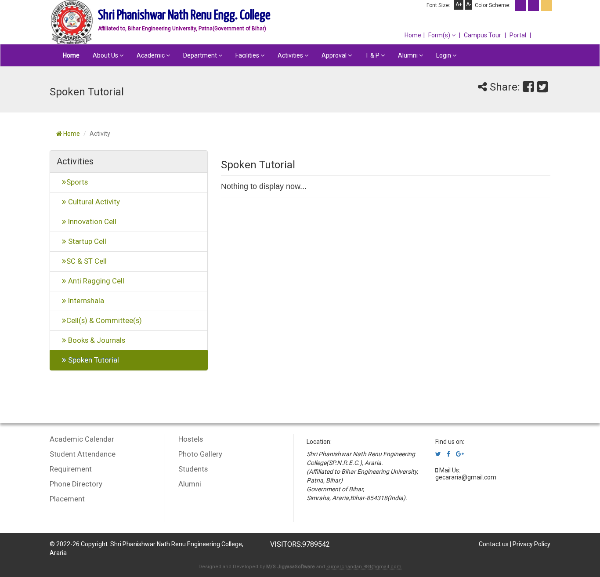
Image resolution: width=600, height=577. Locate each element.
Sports (77, 182)
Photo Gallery (200, 454)
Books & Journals (95, 340)
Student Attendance (83, 454)
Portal (518, 35)
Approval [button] (335, 55)
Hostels (190, 439)
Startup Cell (86, 241)
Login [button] (444, 55)
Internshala (85, 300)
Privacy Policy (531, 544)
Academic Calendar (82, 439)
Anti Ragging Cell (95, 280)
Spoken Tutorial (92, 360)
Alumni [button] (408, 55)
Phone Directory (76, 483)
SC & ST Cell (86, 261)
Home (413, 35)
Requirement (71, 469)
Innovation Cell (91, 221)
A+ (458, 4)
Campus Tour (482, 35)
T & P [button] (373, 55)
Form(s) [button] (440, 35)
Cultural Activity (93, 201)
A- (468, 4)
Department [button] (200, 55)
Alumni (189, 483)
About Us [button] (106, 55)
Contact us (494, 544)
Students (193, 469)
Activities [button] (291, 55)
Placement (67, 498)
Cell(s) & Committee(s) (104, 320)
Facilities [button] (247, 55)
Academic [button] (151, 55)
